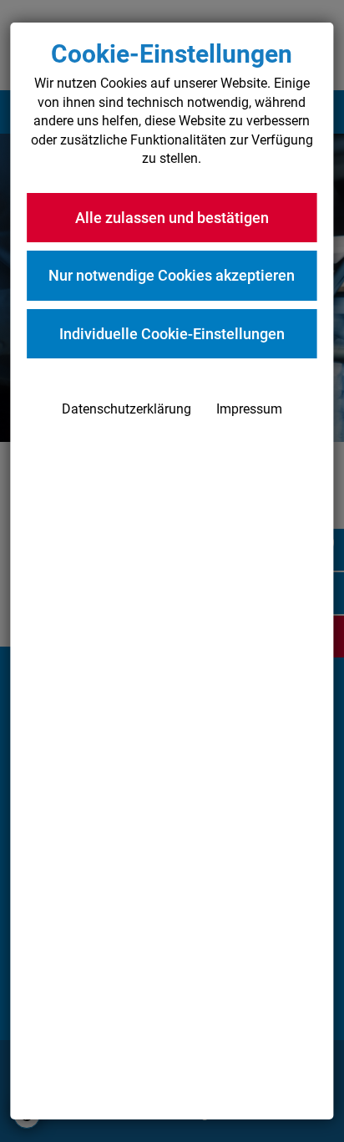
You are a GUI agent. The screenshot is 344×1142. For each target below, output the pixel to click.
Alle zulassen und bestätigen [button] (172, 217)
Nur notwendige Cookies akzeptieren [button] (171, 275)
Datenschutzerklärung (126, 409)
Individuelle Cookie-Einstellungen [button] (172, 334)
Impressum (249, 409)
